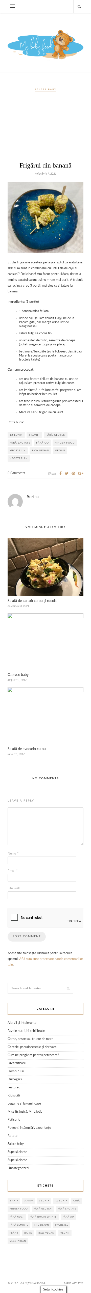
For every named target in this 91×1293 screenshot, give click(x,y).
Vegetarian (19, 458)
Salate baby (45, 89)
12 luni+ (16, 435)
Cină (76, 1201)
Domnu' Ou (16, 1071)
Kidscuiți (14, 1095)
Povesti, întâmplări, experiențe (29, 1128)
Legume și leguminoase (24, 1103)
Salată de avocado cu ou (27, 749)
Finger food (65, 443)
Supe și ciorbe (17, 1152)
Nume (13, 853)
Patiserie (14, 1119)
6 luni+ (34, 435)
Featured (14, 1087)
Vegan (60, 450)
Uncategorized (18, 1168)
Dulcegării (15, 1079)
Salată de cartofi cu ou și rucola (32, 601)
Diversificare (17, 1063)
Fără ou (42, 443)
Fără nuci (17, 1217)
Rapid (28, 1233)
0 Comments (16, 473)
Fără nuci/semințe (43, 1217)
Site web (14, 888)
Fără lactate (20, 443)
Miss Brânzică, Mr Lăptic (25, 1111)
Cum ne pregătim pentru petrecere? (33, 1055)
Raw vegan (40, 450)
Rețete (12, 1136)
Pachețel (61, 1225)
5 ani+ (28, 1201)
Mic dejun (18, 450)
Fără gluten (55, 435)
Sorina (33, 496)
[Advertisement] (45, 128)
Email (13, 871)
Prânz (14, 1233)
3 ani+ (14, 1201)
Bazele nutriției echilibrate (26, 1031)
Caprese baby (18, 675)
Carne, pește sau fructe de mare (30, 1039)
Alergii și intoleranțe (22, 1023)
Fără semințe (19, 1225)
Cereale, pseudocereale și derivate (32, 1047)
